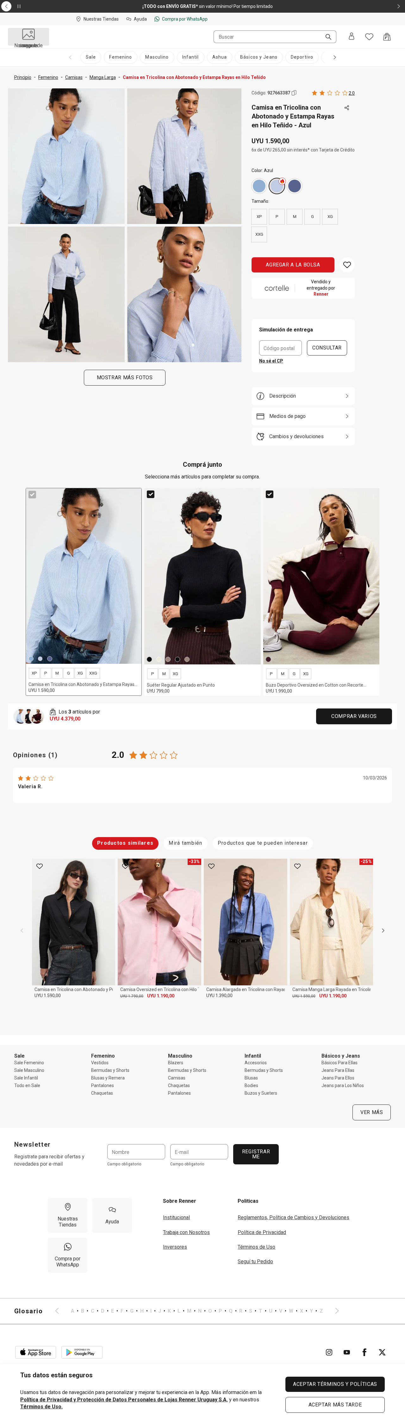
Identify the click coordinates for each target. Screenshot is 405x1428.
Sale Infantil (26, 1077)
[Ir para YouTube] (346, 1352)
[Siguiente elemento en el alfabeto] (333, 1311)
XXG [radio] (259, 234)
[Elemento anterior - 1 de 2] (6, 6)
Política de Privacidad (262, 1232)
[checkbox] (32, 494)
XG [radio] (330, 216)
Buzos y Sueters (261, 1093)
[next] (383, 930)
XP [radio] (259, 216)
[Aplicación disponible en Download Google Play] (82, 1352)
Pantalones (102, 1085)
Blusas (251, 1077)
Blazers (175, 1062)
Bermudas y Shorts (110, 1070)
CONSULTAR (327, 348)
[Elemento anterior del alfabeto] (60, 1311)
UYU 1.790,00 (131, 996)
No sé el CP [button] (271, 360)
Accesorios (256, 1062)
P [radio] (277, 216)
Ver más (371, 1112)
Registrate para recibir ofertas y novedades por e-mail (49, 1160)
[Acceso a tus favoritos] (369, 36)
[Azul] (259, 186)
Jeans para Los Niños (342, 1085)
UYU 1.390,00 (219, 995)
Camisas (176, 1077)
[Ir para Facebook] (364, 1352)
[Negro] (149, 659)
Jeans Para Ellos (337, 1077)
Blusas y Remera (108, 1077)
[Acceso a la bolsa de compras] (387, 36)
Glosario (28, 1311)
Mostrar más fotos (125, 378)
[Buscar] (326, 37)
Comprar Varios (354, 716)
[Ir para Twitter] (382, 1352)
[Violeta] (294, 186)
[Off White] (158, 659)
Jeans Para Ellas (337, 1070)
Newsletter (32, 1144)
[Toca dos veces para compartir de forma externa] (347, 108)
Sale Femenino (29, 1062)
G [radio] (312, 216)
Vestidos (100, 1062)
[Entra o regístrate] (351, 36)
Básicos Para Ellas (339, 1062)
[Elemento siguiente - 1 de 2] (398, 6)
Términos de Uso (256, 1247)
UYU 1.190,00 (160, 995)
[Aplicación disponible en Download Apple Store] (35, 1352)
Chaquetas (102, 1093)
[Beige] (168, 659)
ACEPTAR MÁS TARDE (335, 1405)
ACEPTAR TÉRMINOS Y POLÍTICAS (335, 1384)
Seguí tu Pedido (255, 1261)
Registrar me (256, 1154)
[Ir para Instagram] (329, 1352)
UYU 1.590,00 (47, 995)
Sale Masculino (29, 1070)
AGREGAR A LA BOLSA (293, 265)
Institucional (176, 1217)
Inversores (175, 1247)
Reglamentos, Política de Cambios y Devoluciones (293, 1217)
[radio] (259, 186)
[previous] (21, 930)
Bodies (251, 1085)
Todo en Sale (27, 1085)
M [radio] (294, 216)
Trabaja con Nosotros (186, 1232)
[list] (197, 1311)
